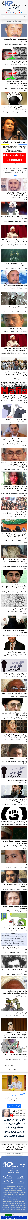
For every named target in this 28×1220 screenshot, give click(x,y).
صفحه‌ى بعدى (8, 1065)
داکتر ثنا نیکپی (7, 44)
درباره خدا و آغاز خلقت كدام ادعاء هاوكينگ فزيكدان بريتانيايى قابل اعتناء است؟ (14, 587)
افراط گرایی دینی (21, 1013)
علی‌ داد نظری (7, 64)
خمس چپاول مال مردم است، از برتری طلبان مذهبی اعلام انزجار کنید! (14, 349)
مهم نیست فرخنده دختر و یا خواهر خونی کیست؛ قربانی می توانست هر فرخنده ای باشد (15, 488)
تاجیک (14, 1144)
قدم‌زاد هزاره (7, 268)
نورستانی (9, 1147)
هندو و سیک (21, 1147)
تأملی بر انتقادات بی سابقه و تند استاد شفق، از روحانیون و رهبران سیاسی (14, 1033)
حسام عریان (8, 952)
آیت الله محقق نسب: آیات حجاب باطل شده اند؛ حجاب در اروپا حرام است (14, 241)
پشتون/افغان (18, 1149)
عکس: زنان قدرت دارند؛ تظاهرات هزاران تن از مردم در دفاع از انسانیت (15, 513)
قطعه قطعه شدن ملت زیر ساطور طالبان (16, 1055)
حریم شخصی (20, 1176)
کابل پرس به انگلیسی (7, 1183)
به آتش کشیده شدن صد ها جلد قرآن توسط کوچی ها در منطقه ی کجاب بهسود (14, 561)
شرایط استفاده (20, 1178)
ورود (20, 1181)
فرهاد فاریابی (6, 635)
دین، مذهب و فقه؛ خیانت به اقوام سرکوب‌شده (15, 264)
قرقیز (14, 1147)
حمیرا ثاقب (8, 911)
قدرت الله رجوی (6, 517)
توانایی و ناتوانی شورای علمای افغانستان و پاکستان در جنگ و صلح (15, 992)
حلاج (11, 696)
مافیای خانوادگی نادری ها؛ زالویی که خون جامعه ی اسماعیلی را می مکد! (15, 396)
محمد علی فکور (6, 824)
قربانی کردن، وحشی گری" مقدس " (15, 419)
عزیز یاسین (10, 422)
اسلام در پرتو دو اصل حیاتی (18, 758)
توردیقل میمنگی (8, 469)
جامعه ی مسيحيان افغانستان (17, 652)
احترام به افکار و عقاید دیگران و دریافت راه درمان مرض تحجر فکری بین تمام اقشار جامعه (14, 464)
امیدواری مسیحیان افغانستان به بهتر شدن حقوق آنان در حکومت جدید (15, 736)
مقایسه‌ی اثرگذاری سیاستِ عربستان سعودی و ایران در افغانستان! (15, 440)
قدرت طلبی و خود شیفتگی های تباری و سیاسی (14, 217)
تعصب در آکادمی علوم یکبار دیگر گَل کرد (15, 948)
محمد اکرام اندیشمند (8, 996)
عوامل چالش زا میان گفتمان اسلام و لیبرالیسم (15, 885)
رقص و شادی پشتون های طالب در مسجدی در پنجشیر (15, 108)
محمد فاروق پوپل (5, 867)
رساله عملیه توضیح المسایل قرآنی (15, 285)
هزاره (18, 1144)
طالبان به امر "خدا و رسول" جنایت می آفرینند (14, 970)
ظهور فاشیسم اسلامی (20, 608)
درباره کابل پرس (7, 1176)
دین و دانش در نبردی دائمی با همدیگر (14, 673)
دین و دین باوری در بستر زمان (17, 780)
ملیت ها (24, 1144)
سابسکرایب (14, 175)
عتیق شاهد (9, 931)
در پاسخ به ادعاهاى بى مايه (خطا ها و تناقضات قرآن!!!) (14, 714)
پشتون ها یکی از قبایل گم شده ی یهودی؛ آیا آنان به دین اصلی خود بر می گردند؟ (14, 374)
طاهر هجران (7, 1037)
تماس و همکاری (7, 1178)
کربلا (25, 865)
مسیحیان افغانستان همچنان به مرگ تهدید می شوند (15, 842)
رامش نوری (6, 889)
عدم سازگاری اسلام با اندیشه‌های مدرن (14, 821)
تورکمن (3, 1144)
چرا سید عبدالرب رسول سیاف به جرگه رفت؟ (14, 308)
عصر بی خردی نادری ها (19, 61)
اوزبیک (9, 1144)
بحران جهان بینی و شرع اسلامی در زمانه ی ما (15, 631)
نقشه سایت (21, 1183)
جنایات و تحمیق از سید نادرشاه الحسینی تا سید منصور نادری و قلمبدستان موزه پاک (17, 83)
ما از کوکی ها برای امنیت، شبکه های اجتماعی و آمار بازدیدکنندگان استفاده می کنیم (14, 1217)
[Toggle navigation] (4, 16)
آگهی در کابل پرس (7, 1181)
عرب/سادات (9, 1149)
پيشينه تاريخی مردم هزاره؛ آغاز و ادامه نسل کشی (15, 40)
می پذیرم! (8, 1215)
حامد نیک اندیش (8, 311)
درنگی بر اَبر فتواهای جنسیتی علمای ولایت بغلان (15, 907)
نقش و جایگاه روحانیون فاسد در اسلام (14, 693)
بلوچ (4, 1147)
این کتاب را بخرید (14, 1106)
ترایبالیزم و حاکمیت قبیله (18, 328)
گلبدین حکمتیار (5, 592)
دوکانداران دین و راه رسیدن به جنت (15, 928)
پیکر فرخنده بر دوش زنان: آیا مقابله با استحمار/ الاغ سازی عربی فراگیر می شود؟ (14, 535)
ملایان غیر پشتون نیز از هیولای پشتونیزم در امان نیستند (17, 194)
